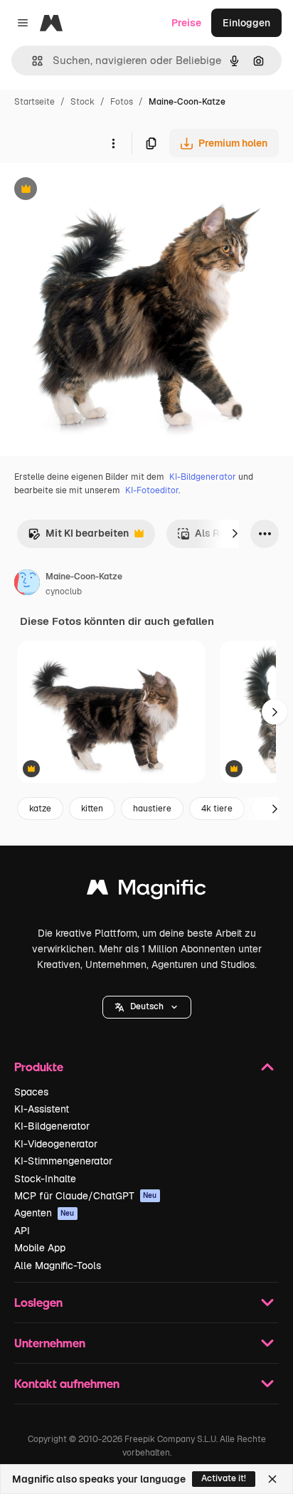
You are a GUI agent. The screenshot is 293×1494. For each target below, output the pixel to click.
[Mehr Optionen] (113, 143)
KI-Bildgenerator (202, 477)
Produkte (38, 1066)
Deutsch (147, 1006)
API (22, 1230)
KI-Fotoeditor (152, 490)
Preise (186, 22)
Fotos (121, 101)
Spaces (31, 1091)
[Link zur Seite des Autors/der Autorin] (27, 584)
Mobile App (39, 1247)
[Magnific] (146, 891)
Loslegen (38, 1302)
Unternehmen (49, 1342)
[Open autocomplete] (31, 61)
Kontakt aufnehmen (66, 1383)
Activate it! (223, 1478)
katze (40, 808)
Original (91, 190)
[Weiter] (234, 534)
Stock (82, 101)
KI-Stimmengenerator (63, 1160)
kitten (92, 808)
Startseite (34, 101)
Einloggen (246, 22)
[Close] (272, 1479)
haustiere (152, 808)
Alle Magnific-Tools (57, 1265)
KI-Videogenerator (55, 1143)
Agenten (44, 1212)
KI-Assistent (41, 1109)
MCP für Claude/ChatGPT (85, 1195)
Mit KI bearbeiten (78, 537)
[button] (146, 1007)
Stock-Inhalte (45, 1178)
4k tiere (217, 808)
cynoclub (64, 591)
